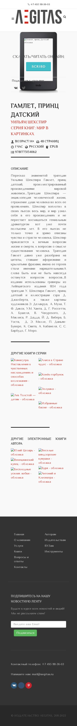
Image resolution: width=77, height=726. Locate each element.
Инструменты (54, 551)
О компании (22, 540)
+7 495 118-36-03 (53, 664)
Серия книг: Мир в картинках (29, 131)
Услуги (18, 545)
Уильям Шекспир (29, 122)
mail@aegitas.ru (43, 674)
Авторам (50, 534)
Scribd (38, 66)
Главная (19, 534)
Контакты (20, 567)
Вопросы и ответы (21, 559)
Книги (18, 551)
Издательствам (55, 540)
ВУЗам (49, 545)
